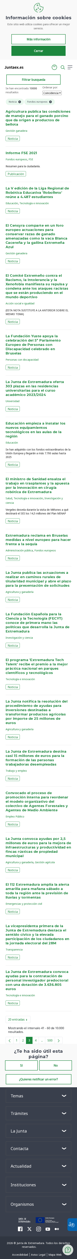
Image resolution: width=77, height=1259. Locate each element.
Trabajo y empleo (16, 770)
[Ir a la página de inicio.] (13, 67)
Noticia (13, 139)
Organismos (22, 1204)
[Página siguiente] (59, 1040)
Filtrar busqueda (33, 80)
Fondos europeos (16, 159)
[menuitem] (20, 1254)
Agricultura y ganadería (19, 592)
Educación (12, 203)
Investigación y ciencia (19, 637)
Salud (9, 498)
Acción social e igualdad (20, 303)
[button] (54, 67)
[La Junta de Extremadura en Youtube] (47, 1228)
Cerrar (38, 51)
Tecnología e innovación (34, 203)
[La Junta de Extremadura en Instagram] (38, 1229)
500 (51, 1041)
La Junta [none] (19, 1131)
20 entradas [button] (19, 1020)
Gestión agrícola (45, 862)
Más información (38, 39)
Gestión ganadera (16, 130)
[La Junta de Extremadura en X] (29, 1229)
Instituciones (23, 1184)
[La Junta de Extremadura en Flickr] (56, 1228)
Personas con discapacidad (22, 359)
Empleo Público (15, 816)
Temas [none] (17, 1095)
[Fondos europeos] (47, 1219)
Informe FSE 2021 (21, 153)
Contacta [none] (19, 1148)
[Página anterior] (9, 1040)
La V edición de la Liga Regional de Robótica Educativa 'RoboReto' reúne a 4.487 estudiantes (37, 193)
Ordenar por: (50, 87)
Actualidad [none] (21, 1166)
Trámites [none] (19, 1113)
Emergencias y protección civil (24, 903)
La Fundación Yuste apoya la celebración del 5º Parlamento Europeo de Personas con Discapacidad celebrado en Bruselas (33, 345)
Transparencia (14, 949)
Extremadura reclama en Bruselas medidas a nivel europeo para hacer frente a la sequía (38, 540)
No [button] (56, 1065)
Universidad (12, 401)
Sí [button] (21, 1065)
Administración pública (19, 550)
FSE (31, 159)
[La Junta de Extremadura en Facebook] (20, 1229)
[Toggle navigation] (28, 67)
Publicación (16, 174)
